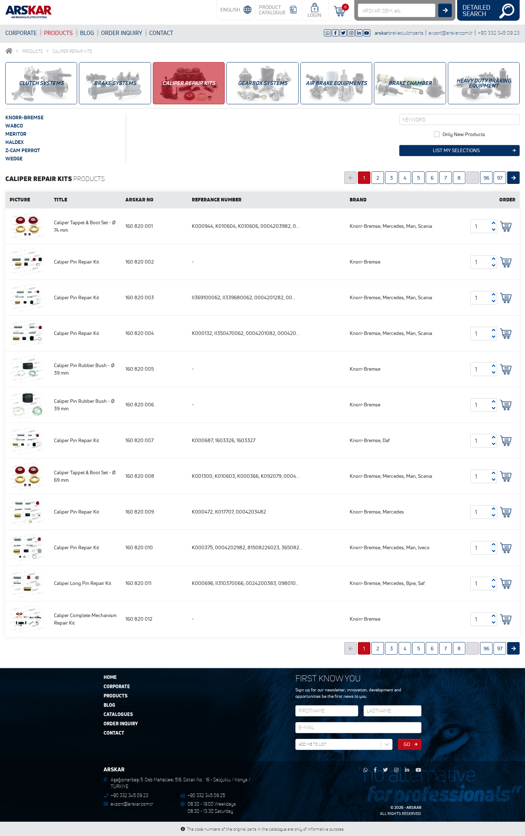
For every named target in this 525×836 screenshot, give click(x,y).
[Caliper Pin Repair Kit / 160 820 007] (27, 440)
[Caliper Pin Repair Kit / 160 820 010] (27, 547)
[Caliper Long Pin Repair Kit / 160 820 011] (27, 583)
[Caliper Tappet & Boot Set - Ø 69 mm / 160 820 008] (27, 475)
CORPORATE (21, 32)
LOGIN (314, 15)
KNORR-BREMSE (24, 117)
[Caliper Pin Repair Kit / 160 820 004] (27, 333)
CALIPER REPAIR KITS (72, 51)
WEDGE (13, 158)
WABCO (14, 125)
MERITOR (15, 134)
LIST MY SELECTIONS (456, 150)
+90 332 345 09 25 (206, 795)
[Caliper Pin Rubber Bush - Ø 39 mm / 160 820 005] (27, 368)
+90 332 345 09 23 (499, 33)
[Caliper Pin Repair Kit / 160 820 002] (27, 261)
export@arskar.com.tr (450, 33)
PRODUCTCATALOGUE (272, 10)
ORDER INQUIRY (121, 724)
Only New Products (463, 134)
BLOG (87, 32)
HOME (110, 677)
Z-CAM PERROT (22, 150)
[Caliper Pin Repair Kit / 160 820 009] (27, 511)
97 (499, 178)
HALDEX (14, 142)
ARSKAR (413, 807)
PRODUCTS (58, 32)
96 (486, 178)
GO (407, 744)
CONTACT (161, 32)
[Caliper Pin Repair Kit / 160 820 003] (27, 297)
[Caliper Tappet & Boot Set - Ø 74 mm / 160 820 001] (27, 225)
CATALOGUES (118, 714)
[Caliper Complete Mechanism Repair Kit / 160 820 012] (27, 618)
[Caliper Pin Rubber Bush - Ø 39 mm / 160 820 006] (27, 404)
